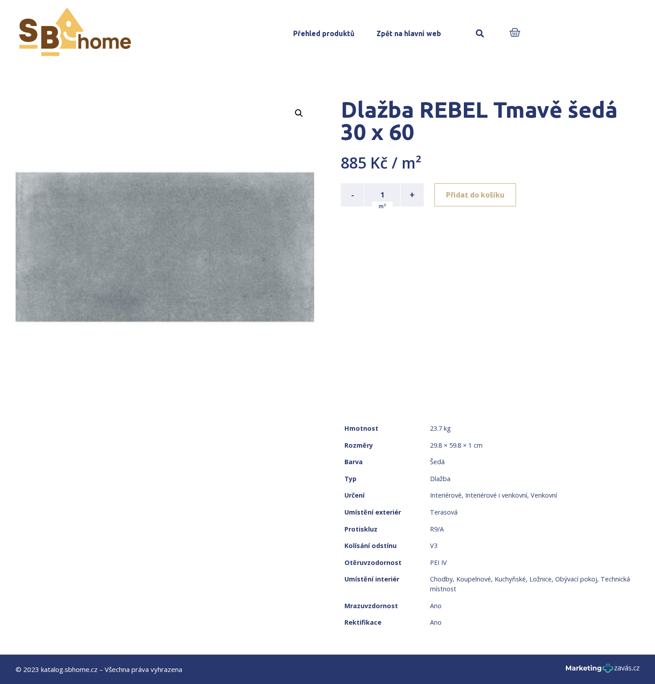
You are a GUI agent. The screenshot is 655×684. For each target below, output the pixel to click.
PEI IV (438, 562)
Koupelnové (473, 579)
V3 (434, 545)
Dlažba (440, 478)
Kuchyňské (510, 579)
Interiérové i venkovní (496, 495)
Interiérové (446, 495)
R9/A (437, 529)
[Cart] (514, 33)
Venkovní (544, 495)
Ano (436, 606)
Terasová (444, 512)
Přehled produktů (323, 33)
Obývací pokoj (576, 579)
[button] (479, 33)
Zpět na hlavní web (409, 33)
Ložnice (540, 579)
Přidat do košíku (475, 195)
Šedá (437, 461)
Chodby (441, 579)
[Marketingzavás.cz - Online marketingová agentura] (602, 671)
